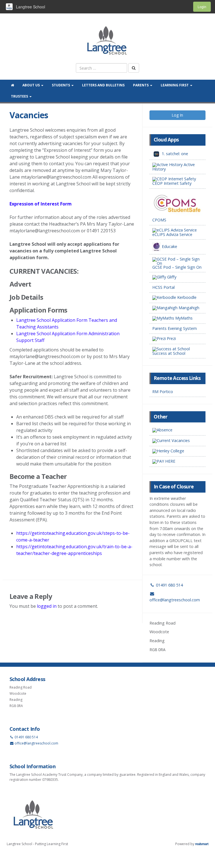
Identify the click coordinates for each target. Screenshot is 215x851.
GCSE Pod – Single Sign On (177, 267)
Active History (173, 167)
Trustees (20, 96)
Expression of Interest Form (41, 204)
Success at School (168, 353)
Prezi (171, 338)
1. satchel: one (174, 153)
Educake (169, 246)
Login (202, 6)
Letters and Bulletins (103, 85)
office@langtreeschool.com (36, 743)
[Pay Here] (177, 462)
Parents (141, 85)
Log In (177, 115)
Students (61, 85)
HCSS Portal (163, 287)
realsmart (201, 844)
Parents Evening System (174, 328)
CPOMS (159, 220)
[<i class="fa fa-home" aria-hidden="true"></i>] (12, 85)
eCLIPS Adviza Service (172, 234)
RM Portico (162, 391)
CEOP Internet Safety (171, 183)
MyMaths (183, 318)
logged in (47, 606)
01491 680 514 (169, 585)
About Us (31, 85)
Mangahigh (188, 307)
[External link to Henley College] (177, 451)
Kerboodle (186, 297)
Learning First (175, 85)
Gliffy (171, 277)
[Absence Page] (177, 430)
